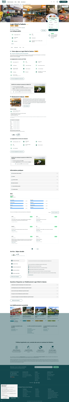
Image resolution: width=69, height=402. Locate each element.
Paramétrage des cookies (50, 375)
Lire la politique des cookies (5, 395)
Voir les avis (17, 29)
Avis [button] (23, 47)
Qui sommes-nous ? (37, 373)
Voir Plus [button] (12, 43)
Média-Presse (36, 380)
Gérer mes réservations (25, 373)
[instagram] (37, 382)
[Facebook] (34, 382)
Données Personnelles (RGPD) (51, 374)
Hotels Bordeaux (37, 396)
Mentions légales (49, 373)
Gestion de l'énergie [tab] (16, 260)
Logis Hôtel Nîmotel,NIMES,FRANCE (52, 393)
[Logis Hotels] (4, 1)
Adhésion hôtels (37, 375)
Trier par (49, 212)
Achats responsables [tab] (16, 273)
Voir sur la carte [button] (23, 27)
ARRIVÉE (50, 20)
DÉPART (55, 20)
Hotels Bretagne (25, 395)
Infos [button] (20, 47)
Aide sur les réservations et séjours (26, 374)
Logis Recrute (36, 379)
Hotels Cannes (37, 395)
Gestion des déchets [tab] (16, 270)
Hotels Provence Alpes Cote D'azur (27, 391)
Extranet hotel (36, 374)
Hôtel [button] (12, 47)
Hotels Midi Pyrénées (25, 394)
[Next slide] (20, 102)
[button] (2, 401)
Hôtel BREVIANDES (29, 332)
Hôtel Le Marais (45, 329)
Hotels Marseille (37, 391)
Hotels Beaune (37, 394)
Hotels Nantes (37, 390)
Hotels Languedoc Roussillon (26, 396)
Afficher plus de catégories (15, 276)
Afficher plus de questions (16, 300)
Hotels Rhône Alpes (25, 390)
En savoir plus (18, 135)
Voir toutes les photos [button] (65, 6)
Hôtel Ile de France (13, 330)
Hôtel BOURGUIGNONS (30, 330)
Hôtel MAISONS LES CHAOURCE (31, 329)
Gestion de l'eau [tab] (15, 263)
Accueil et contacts (15, 179)
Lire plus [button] (19, 56)
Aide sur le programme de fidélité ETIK (27, 375)
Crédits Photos (49, 379)
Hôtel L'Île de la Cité (45, 330)
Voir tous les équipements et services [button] (17, 78)
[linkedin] (39, 382)
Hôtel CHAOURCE (29, 328)
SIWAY (41, 401)
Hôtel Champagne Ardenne (14, 329)
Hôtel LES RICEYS (29, 331)
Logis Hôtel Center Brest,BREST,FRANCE (53, 392)
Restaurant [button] (16, 47)
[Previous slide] (11, 102)
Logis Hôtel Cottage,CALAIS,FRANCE (52, 396)
